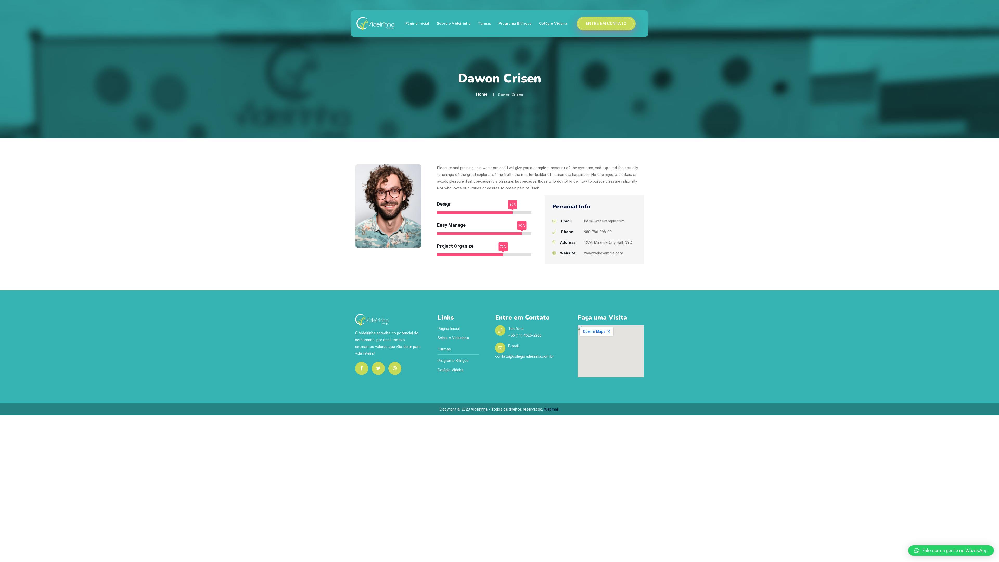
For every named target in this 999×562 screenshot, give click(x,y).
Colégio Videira (553, 23)
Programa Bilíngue (514, 23)
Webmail (551, 409)
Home (481, 94)
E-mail (513, 346)
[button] (951, 550)
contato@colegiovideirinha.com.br (524, 356)
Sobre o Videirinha (454, 23)
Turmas (484, 23)
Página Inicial (417, 23)
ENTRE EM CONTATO (606, 23)
